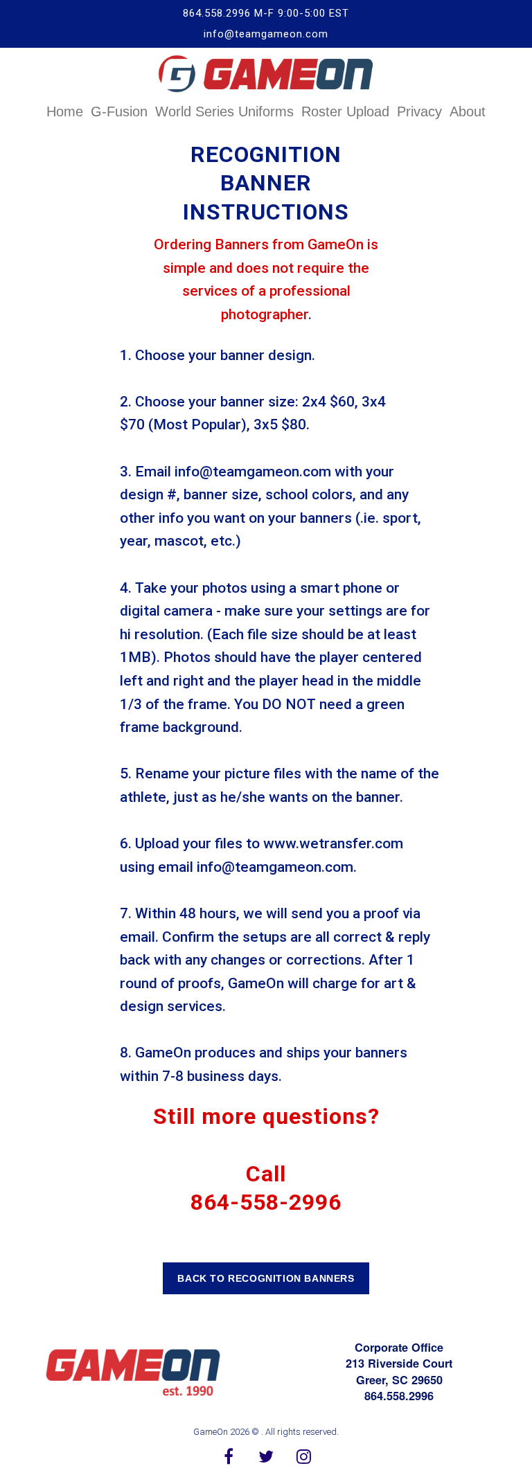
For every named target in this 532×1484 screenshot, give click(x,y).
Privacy (419, 111)
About (468, 111)
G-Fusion (119, 111)
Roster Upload (345, 111)
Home (64, 111)
